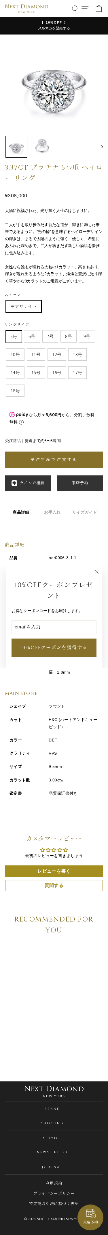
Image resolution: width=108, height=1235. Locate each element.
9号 (87, 336)
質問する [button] (54, 885)
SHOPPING (52, 1123)
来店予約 (80, 483)
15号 (36, 372)
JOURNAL (52, 1167)
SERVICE (52, 1138)
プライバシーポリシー (54, 1193)
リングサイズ (17, 324)
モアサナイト (23, 306)
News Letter (53, 1152)
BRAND (52, 1109)
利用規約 (54, 1183)
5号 (13, 336)
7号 (50, 336)
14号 (15, 372)
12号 (56, 354)
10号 (15, 354)
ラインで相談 (32, 483)
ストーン (13, 294)
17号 (77, 372)
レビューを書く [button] (53, 871)
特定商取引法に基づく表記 (54, 1204)
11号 (36, 354)
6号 (32, 336)
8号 (68, 336)
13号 (77, 354)
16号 (56, 372)
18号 (15, 390)
